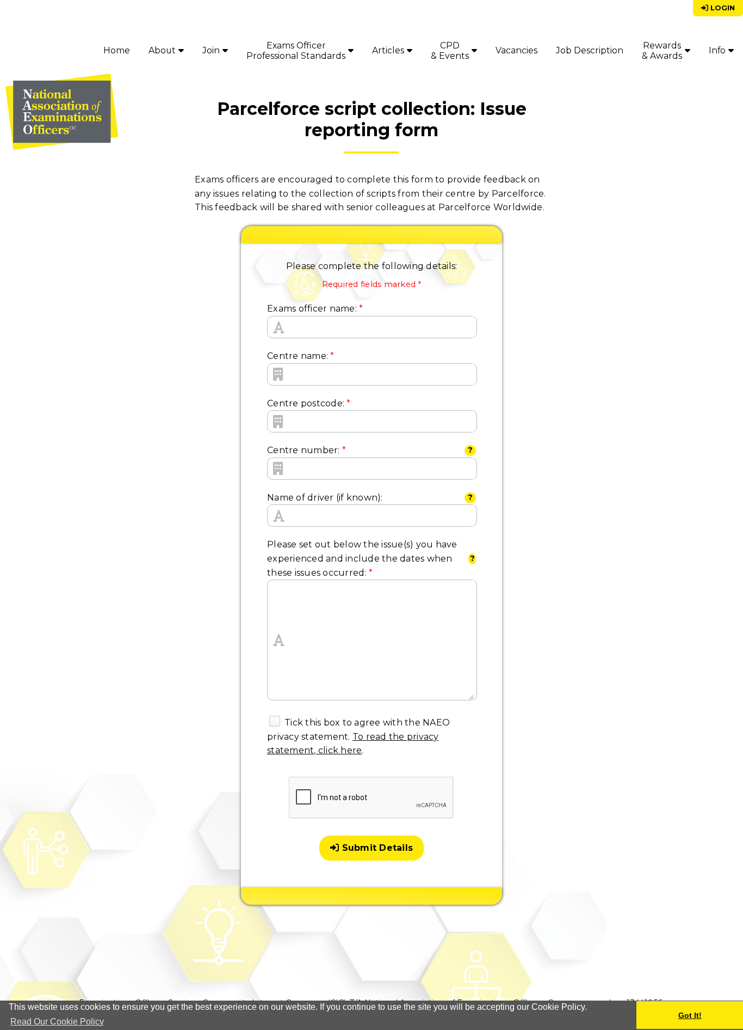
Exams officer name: (315, 308)
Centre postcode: (309, 403)
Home (116, 50)
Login (721, 7)
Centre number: (306, 450)
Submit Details (376, 848)
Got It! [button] (690, 1015)
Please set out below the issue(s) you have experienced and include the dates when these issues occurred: (362, 558)
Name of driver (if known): (325, 497)
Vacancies (516, 50)
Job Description (589, 50)
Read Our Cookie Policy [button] (57, 1021)
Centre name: (301, 356)
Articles (388, 50)
